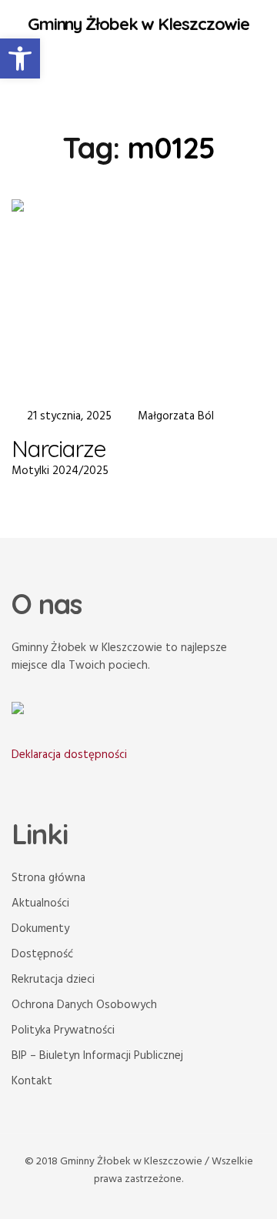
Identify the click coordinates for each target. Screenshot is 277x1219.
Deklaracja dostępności (69, 755)
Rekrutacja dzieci (53, 979)
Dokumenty (40, 929)
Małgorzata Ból (176, 416)
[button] (20, 58)
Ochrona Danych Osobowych (84, 1005)
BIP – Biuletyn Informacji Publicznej (97, 1056)
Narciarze (59, 448)
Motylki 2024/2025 (60, 471)
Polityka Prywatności (63, 1030)
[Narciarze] (138, 295)
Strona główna (48, 878)
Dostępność (42, 954)
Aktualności (40, 903)
